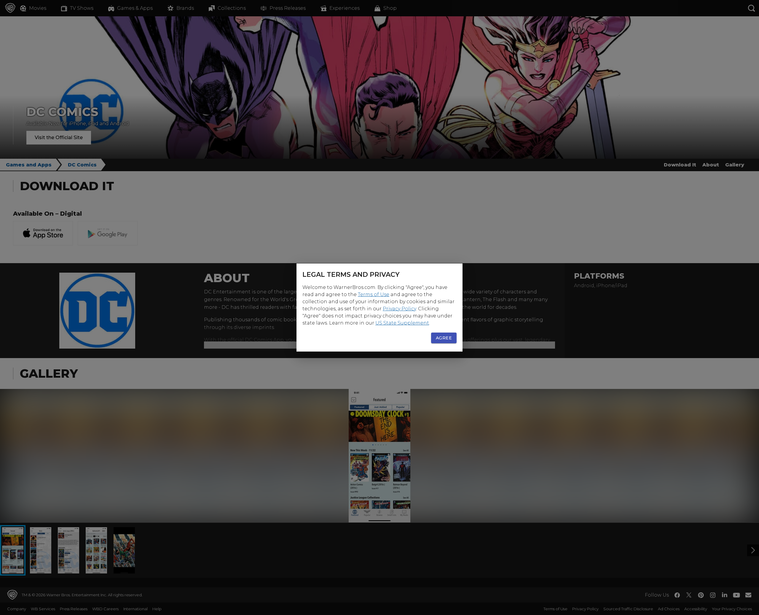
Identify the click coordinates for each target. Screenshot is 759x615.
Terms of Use (373, 294)
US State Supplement (402, 323)
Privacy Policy (399, 309)
